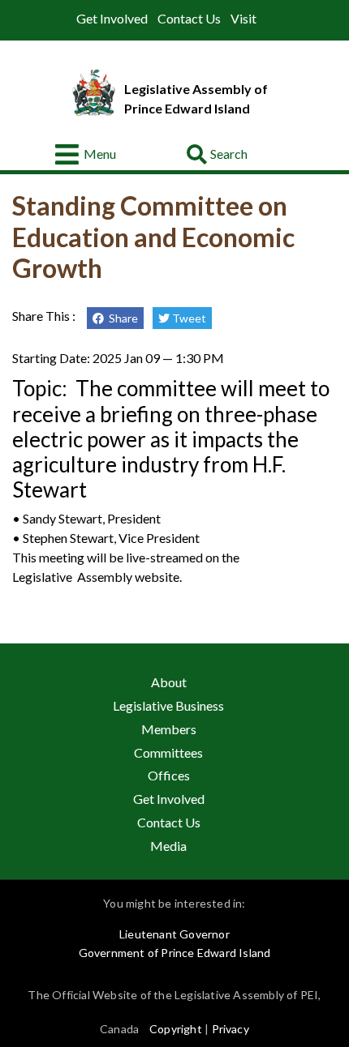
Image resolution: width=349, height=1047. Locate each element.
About (169, 682)
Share (121, 318)
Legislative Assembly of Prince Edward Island (196, 98)
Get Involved (112, 18)
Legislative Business (168, 705)
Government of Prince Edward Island (175, 952)
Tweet (188, 318)
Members (168, 729)
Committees (168, 752)
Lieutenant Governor (174, 934)
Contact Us (189, 18)
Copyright (175, 1029)
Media (168, 845)
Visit (243, 18)
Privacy (230, 1029)
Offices (169, 775)
